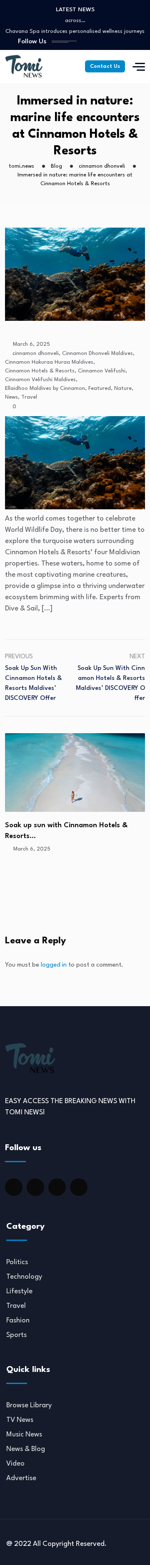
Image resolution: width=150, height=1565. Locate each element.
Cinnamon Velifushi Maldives (40, 379)
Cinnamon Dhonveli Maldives (97, 353)
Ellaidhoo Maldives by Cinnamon (45, 388)
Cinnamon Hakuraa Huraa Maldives (49, 362)
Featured (99, 388)
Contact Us (105, 66)
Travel (29, 397)
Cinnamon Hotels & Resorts (40, 371)
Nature (123, 388)
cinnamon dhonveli (35, 353)
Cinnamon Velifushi (101, 371)
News (11, 397)
